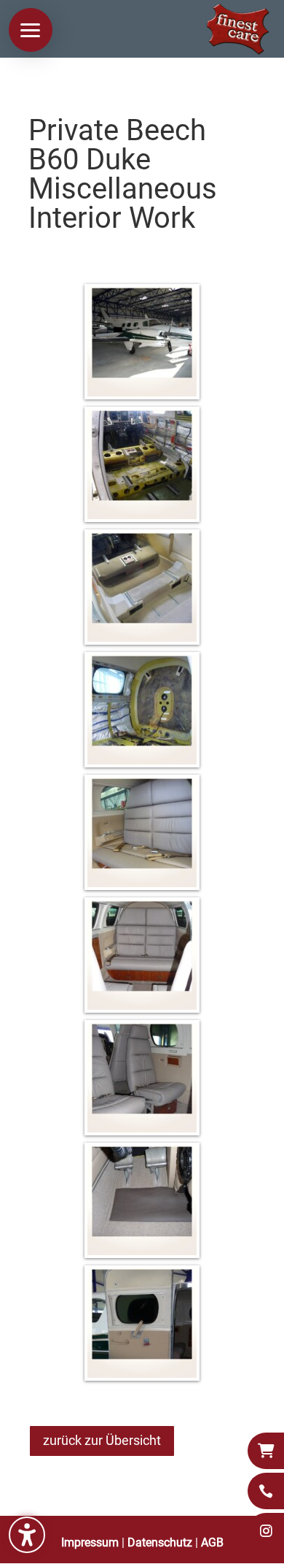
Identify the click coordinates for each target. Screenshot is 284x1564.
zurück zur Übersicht (102, 1440)
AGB (212, 1542)
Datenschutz (159, 1542)
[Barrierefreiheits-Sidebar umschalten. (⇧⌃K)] (27, 1535)
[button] (30, 30)
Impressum (90, 1542)
